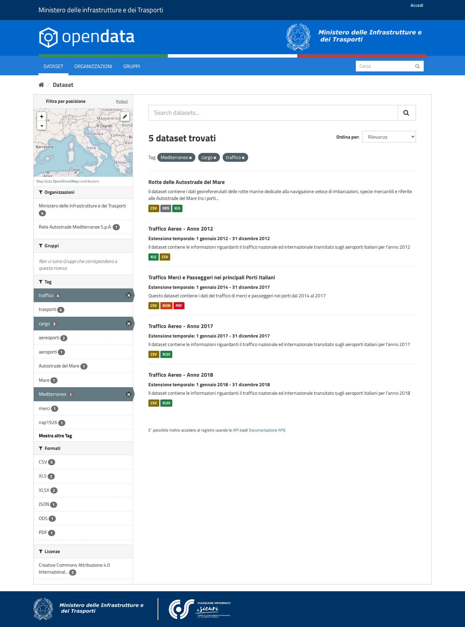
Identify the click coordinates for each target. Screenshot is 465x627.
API (236, 430)
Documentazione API (266, 430)
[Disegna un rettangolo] (125, 116)
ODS (165, 208)
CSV (153, 208)
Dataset (53, 66)
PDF (179, 305)
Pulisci (122, 101)
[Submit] (417, 65)
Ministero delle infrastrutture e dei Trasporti (100, 9)
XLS (177, 208)
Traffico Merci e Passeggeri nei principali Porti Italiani (211, 277)
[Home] (41, 84)
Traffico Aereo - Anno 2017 (180, 326)
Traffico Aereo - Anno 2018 (180, 375)
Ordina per (347, 136)
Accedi (417, 5)
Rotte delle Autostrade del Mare (186, 182)
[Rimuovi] (190, 157)
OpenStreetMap (66, 181)
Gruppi (131, 66)
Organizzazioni (93, 66)
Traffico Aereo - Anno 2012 (180, 228)
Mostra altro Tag (55, 435)
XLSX (166, 354)
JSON (166, 305)
